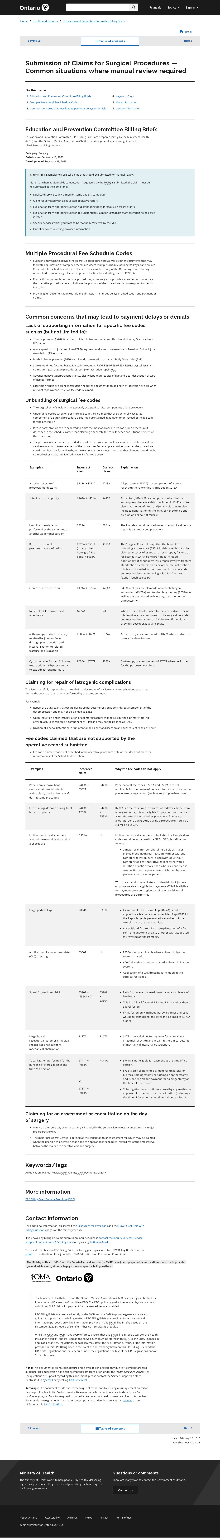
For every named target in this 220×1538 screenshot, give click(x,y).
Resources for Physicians (92, 1226)
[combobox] (102, 7)
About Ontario (28, 1517)
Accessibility (52, 1517)
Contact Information (128, 108)
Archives (72, 1517)
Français (155, 7)
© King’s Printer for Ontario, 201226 (42, 1525)
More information (126, 102)
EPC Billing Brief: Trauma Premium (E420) (50, 1199)
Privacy (104, 1517)
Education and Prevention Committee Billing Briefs (94, 21)
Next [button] (187, 41)
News (88, 1517)
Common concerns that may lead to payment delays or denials (68, 108)
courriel (127, 1400)
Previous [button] (35, 41)
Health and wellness (45, 21)
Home (24, 21)
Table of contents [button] (118, 42)
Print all (187, 31)
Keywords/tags (125, 96)
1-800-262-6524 (99, 1242)
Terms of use (124, 1517)
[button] (133, 7)
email (28, 1254)
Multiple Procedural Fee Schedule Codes (54, 102)
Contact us (125, 1490)
